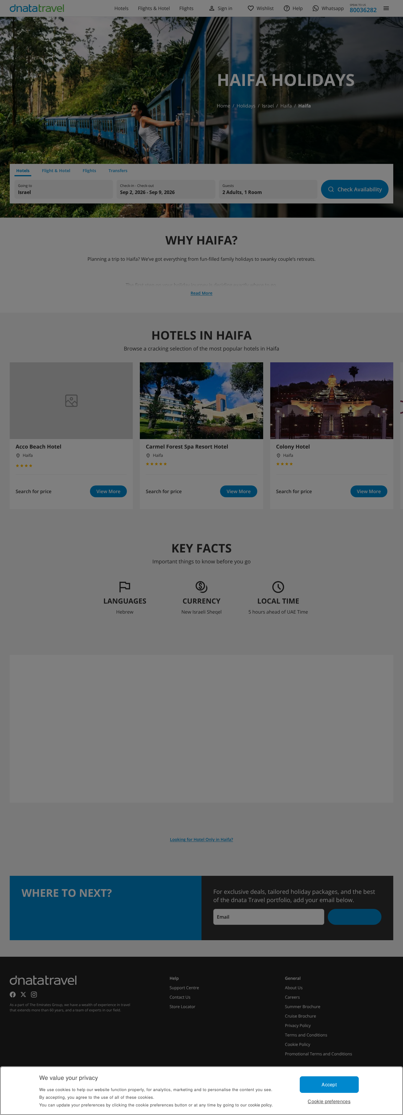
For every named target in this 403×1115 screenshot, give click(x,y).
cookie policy (260, 1105)
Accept (329, 1084)
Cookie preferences (329, 1101)
